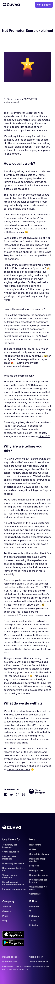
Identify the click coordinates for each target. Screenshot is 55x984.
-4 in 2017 (44, 436)
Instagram (34, 916)
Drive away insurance (13, 863)
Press (5, 916)
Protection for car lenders (38, 881)
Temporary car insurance (9, 846)
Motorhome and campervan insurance (13, 883)
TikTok (32, 920)
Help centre (35, 845)
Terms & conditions (38, 961)
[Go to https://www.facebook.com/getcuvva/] (5, 795)
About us (6, 906)
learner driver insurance (22, 517)
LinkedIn (33, 925)
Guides (32, 849)
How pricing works (38, 875)
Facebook (34, 906)
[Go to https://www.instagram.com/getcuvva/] (17, 795)
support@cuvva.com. (18, 769)
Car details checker (39, 854)
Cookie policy (36, 957)
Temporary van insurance (9, 876)
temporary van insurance (34, 513)
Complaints (35, 894)
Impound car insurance (14, 889)
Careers (6, 911)
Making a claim (36, 870)
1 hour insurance (10, 852)
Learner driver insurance (9, 857)
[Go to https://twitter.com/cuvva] (11, 795)
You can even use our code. (34, 615)
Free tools (34, 866)
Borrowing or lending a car (13, 869)
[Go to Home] (11, 4)
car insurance (38, 458)
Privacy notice (9, 961)
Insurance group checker (37, 860)
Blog (4, 920)
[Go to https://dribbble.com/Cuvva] (23, 795)
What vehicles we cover (38, 888)
